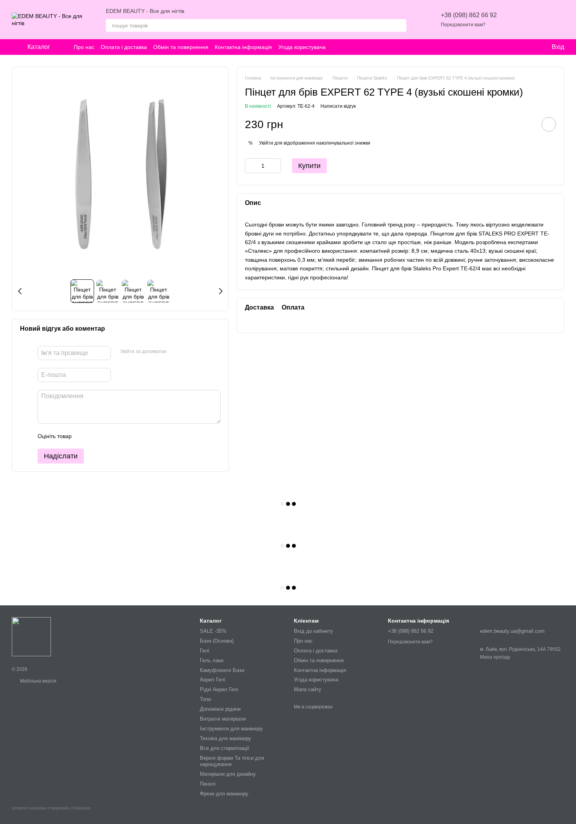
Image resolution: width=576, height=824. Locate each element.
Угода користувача (302, 47)
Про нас (84, 47)
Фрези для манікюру (224, 794)
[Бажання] (517, 19)
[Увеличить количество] (275, 166)
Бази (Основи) (217, 641)
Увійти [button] (266, 142)
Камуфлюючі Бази (222, 670)
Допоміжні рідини (220, 709)
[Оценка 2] (97, 436)
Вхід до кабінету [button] (313, 631)
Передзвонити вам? (463, 24)
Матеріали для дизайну (228, 774)
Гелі (204, 651)
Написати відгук (338, 106)
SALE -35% (213, 631)
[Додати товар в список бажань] (549, 124)
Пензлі (208, 784)
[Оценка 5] (135, 436)
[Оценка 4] (122, 436)
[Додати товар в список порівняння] (527, 124)
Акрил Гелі (212, 680)
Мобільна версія (37, 681)
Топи (205, 699)
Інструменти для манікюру (231, 729)
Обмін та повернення (180, 47)
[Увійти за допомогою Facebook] (175, 352)
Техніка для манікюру (225, 738)
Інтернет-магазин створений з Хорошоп (51, 808)
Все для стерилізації (224, 748)
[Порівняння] (537, 19)
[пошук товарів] (400, 25)
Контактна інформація (243, 47)
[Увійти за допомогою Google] (187, 352)
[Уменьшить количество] (250, 166)
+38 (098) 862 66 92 (469, 15)
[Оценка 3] (109, 436)
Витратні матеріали (223, 719)
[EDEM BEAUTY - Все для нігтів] (31, 636)
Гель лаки (211, 660)
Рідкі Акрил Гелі (219, 689)
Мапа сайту (307, 689)
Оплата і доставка (124, 47)
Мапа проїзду (495, 657)
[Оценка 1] (84, 436)
